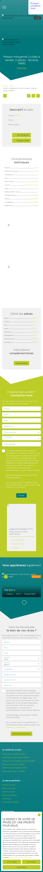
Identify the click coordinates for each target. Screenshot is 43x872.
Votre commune (10, 432)
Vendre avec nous (9, 788)
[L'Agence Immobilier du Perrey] (35, 7)
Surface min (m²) (10, 680)
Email (6, 420)
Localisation (8, 669)
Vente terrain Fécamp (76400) (13, 764)
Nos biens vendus (8, 792)
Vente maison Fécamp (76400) (13, 754)
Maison (12, 86)
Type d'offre (7, 657)
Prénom (7, 409)
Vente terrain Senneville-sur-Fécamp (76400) (18, 761)
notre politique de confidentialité (20, 857)
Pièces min (8, 685)
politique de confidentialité (15, 487)
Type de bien (7, 662)
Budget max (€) (10, 674)
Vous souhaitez (7, 437)
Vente (5, 86)
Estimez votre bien (9, 785)
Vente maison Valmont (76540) (13, 771)
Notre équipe (7, 798)
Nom (5, 415)
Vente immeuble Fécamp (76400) (14, 768)
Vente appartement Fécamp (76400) (16, 757)
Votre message (9, 444)
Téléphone (7, 426)
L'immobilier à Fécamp (10, 802)
